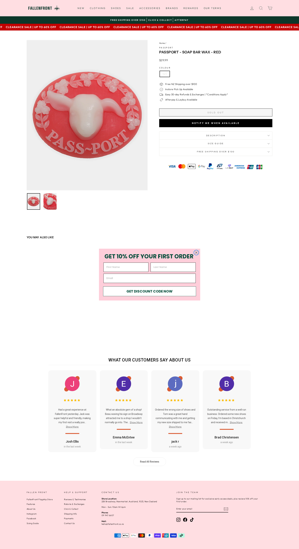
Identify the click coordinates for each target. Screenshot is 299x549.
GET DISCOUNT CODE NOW (149, 291)
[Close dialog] (196, 252)
